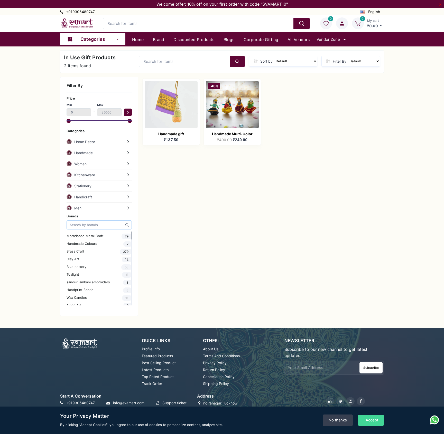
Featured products (157, 356)
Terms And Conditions (221, 356)
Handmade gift (171, 134)
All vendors (299, 39)
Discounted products (193, 39)
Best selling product (159, 363)
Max (100, 105)
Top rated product (158, 376)
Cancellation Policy (219, 376)
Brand (158, 39)
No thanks (338, 420)
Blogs (229, 39)
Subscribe (371, 368)
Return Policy (214, 370)
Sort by (266, 61)
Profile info (151, 349)
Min (69, 105)
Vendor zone (329, 39)
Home (138, 39)
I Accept (371, 420)
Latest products (155, 370)
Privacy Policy (215, 363)
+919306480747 (80, 11)
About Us (210, 349)
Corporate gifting (261, 39)
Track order (152, 383)
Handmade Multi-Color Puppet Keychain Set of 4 (232, 134)
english (374, 11)
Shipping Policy (216, 383)
